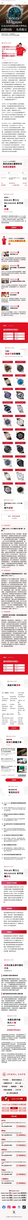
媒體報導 (14, 1086)
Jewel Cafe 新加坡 (20, 1195)
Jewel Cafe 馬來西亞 (19, 1193)
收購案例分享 (8, 1083)
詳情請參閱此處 (22, 1126)
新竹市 (5, 1110)
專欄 (21, 1086)
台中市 (13, 1110)
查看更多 (14, 227)
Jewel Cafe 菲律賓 (20, 1197)
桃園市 (22, 1108)
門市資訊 (5, 1080)
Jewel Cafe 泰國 (7, 1197)
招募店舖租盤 (8, 1090)
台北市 (5, 1108)
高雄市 (22, 1110)
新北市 (13, 1108)
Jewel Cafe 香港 (7, 1195)
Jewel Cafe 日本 (6, 1193)
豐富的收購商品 (17, 1080)
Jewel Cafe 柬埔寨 (20, 1200)
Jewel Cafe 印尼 (7, 1200)
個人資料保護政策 (12, 1093)
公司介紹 (18, 1090)
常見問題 (4, 1086)
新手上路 (18, 1083)
